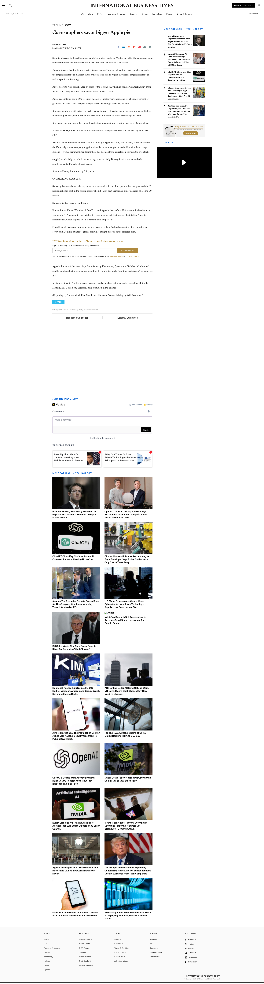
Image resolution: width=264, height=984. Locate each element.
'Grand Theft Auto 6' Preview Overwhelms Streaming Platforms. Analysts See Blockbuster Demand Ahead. (126, 826)
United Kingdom (156, 952)
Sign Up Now (190, 133)
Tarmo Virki (60, 44)
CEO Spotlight (85, 961)
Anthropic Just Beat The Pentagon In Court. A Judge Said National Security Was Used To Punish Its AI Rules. (76, 736)
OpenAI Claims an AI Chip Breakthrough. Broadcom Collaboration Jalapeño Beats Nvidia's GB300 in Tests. (126, 514)
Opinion (169, 14)
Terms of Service (116, 256)
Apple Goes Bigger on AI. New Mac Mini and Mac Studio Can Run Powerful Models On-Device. (75, 871)
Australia (153, 939)
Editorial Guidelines (127, 318)
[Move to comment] (150, 46)
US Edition (253, 14)
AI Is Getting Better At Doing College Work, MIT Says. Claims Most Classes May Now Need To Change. (127, 691)
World (90, 14)
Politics (100, 14)
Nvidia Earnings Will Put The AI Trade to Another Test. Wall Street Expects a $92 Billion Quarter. (76, 826)
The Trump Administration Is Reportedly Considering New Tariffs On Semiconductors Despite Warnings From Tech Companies (128, 871)
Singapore (154, 948)
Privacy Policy (133, 256)
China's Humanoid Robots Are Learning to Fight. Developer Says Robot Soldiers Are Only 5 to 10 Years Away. (127, 559)
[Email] (144, 46)
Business (133, 14)
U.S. (82, 14)
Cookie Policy (119, 957)
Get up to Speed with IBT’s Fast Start (188, 127)
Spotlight (82, 952)
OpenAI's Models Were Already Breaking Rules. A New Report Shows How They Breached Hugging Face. (73, 781)
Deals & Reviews (184, 14)
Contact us (118, 944)
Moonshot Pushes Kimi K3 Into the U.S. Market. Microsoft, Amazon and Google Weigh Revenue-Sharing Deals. (76, 691)
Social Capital (84, 944)
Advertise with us (121, 961)
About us (118, 939)
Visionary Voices (86, 939)
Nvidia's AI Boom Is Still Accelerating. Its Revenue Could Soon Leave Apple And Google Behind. (125, 620)
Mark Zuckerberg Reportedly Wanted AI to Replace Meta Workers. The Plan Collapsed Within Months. (74, 514)
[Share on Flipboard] (134, 46)
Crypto (144, 14)
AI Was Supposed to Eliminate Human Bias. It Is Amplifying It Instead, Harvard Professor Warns (128, 915)
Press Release (85, 957)
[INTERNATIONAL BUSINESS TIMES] (132, 5)
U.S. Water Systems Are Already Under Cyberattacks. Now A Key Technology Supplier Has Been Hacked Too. (125, 604)
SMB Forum (84, 948)
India (151, 944)
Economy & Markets (117, 14)
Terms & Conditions (122, 948)
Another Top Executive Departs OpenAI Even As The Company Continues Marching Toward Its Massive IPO (75, 604)
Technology (157, 14)
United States (155, 957)
